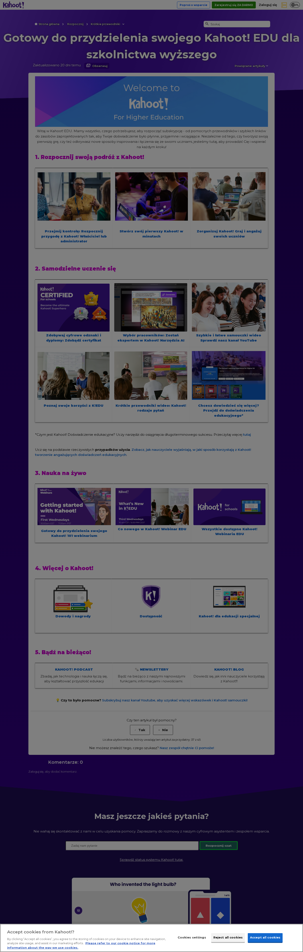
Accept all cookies (265, 937)
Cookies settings (192, 937)
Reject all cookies (228, 937)
